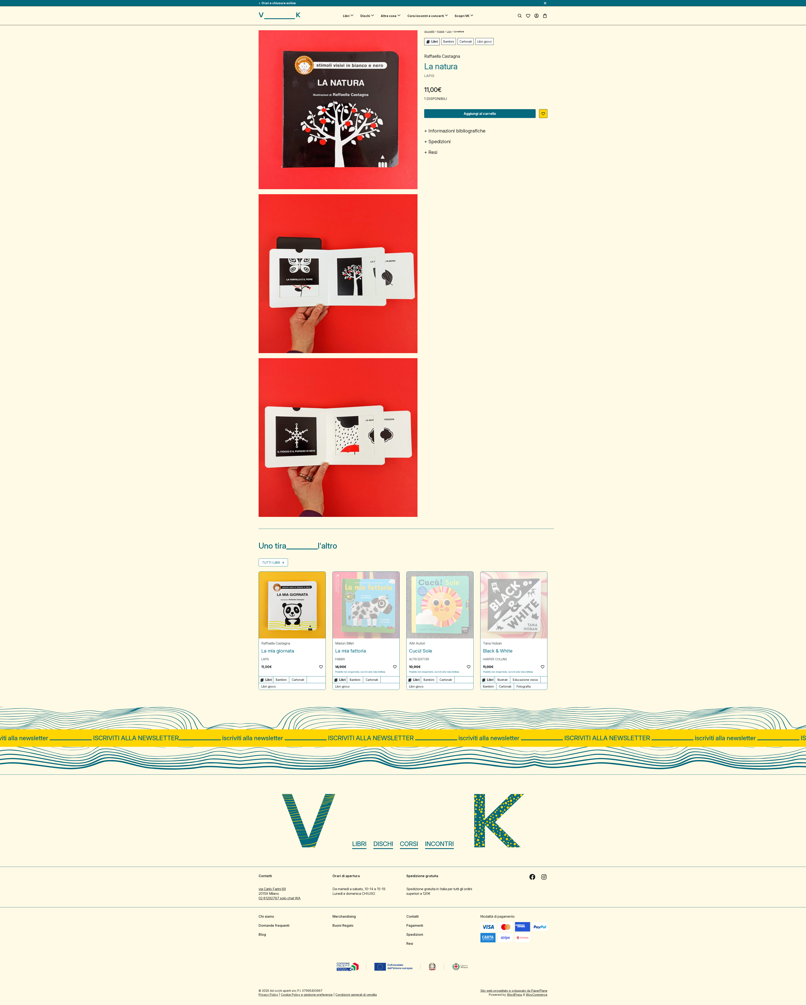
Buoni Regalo (342, 925)
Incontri (439, 844)
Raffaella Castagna (442, 56)
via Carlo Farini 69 (272, 889)
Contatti (412, 916)
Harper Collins (495, 659)
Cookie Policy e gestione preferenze (307, 994)
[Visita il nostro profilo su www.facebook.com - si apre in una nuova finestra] (532, 877)
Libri (346, 16)
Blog (262, 934)
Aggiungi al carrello (480, 113)
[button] (543, 113)
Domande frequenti (274, 925)
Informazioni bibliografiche (456, 131)
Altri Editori (419, 659)
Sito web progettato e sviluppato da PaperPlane (513, 990)
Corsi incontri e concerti (425, 16)
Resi (432, 152)
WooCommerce (536, 994)
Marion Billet (344, 643)
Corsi (409, 844)
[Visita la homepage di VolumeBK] (280, 15)
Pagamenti (414, 925)
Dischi (365, 16)
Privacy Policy (268, 994)
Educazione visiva (525, 679)
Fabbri (340, 659)
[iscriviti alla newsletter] (403, 738)
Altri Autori (417, 643)
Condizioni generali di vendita (356, 994)
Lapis (429, 76)
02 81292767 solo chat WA (280, 898)
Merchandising (344, 916)
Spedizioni (439, 141)
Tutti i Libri (271, 562)
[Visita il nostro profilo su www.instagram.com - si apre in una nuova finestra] (544, 877)
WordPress (514, 994)
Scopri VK (462, 16)
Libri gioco (484, 41)
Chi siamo (266, 916)
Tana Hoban (492, 643)
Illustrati (502, 679)
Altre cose (388, 16)
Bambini (448, 41)
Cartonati (465, 41)
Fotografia (524, 686)
